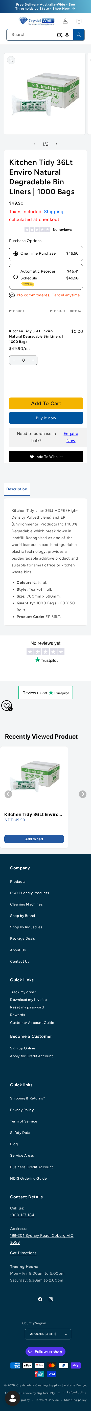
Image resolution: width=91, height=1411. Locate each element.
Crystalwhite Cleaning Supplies (38, 1385)
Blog (14, 1144)
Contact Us (20, 961)
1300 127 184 (22, 1215)
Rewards (17, 1015)
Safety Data (20, 1133)
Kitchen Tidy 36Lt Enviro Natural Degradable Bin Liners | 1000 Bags (31, 815)
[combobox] (45, 34)
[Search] (78, 34)
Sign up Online (22, 1048)
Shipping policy (75, 1400)
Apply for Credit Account (31, 1056)
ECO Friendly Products (29, 893)
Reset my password (27, 1007)
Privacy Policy (22, 1110)
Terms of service (47, 1400)
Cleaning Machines (26, 904)
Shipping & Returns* (27, 1098)
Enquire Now (71, 437)
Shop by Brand (22, 916)
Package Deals (22, 938)
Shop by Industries (26, 927)
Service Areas (22, 1155)
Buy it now (46, 418)
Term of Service (23, 1121)
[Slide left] (34, 144)
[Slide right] (56, 144)
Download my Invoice (28, 1000)
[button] (10, 21)
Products (18, 881)
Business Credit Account (31, 1167)
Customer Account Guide (32, 1023)
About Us (18, 950)
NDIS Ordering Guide (28, 1178)
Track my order (23, 992)
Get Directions (23, 1253)
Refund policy (76, 1392)
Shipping (54, 211)
